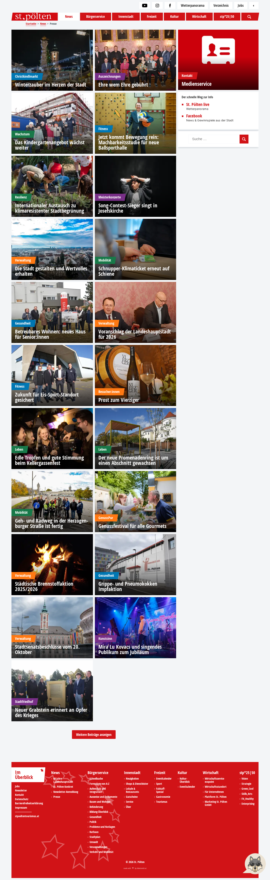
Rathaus (94, 832)
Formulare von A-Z (99, 784)
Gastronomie (163, 797)
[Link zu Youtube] (144, 5)
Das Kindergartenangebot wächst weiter (50, 145)
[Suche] (249, 17)
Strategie (246, 784)
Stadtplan (95, 837)
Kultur (174, 16)
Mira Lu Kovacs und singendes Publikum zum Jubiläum (130, 649)
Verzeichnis (221, 5)
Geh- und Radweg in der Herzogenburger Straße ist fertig (51, 523)
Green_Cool (247, 788)
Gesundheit (96, 817)
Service (129, 802)
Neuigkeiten (132, 778)
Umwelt (94, 842)
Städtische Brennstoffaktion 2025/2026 (44, 586)
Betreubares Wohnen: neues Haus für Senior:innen (50, 334)
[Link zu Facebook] (170, 5)
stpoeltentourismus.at (27, 816)
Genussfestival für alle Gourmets (132, 526)
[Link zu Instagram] (157, 5)
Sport (159, 784)
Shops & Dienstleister (137, 784)
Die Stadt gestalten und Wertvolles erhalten (51, 271)
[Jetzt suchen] (244, 139)
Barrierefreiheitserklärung (29, 803)
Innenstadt (125, 16)
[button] (254, 864)
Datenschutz (21, 799)
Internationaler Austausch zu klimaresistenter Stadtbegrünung (49, 208)
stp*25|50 (227, 16)
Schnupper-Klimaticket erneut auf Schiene (133, 271)
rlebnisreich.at (141, 868)
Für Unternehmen (214, 792)
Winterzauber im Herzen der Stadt (50, 84)
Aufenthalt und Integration (98, 790)
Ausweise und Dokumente (103, 797)
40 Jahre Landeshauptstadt (63, 780)
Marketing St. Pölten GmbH (216, 803)
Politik (93, 822)
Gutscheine (132, 797)
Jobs (241, 5)
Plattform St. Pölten (216, 797)
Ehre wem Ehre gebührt (123, 84)
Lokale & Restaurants (132, 790)
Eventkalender (164, 778)
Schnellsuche (96, 778)
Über (128, 807)
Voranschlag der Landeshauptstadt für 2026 (134, 334)
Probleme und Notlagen (102, 827)
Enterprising (248, 803)
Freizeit (152, 16)
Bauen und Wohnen (100, 802)
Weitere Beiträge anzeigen (93, 734)
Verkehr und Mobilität (101, 852)
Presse (56, 797)
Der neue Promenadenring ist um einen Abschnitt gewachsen (133, 460)
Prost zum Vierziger (118, 399)
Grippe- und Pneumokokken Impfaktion (127, 586)
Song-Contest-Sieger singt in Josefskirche (127, 208)
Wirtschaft (199, 16)
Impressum (21, 807)
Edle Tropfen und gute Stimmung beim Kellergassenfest (49, 460)
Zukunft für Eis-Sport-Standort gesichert (47, 397)
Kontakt (19, 795)
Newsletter (21, 790)
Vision (245, 778)
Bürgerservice (95, 16)
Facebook (194, 116)
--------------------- (23, 812)
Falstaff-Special (160, 790)
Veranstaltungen (98, 847)
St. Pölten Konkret (63, 786)
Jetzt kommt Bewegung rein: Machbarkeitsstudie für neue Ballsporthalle (128, 142)
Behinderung (96, 807)
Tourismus (161, 802)
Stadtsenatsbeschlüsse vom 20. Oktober (47, 649)
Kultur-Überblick (185, 780)
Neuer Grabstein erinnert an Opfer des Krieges (51, 712)
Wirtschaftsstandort (216, 786)
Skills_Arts (247, 794)
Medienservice (196, 83)
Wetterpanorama (192, 5)
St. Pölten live (197, 104)
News (69, 16)
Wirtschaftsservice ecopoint (214, 780)
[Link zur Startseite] (34, 17)
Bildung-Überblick (99, 812)
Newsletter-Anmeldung (65, 792)
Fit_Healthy (248, 799)
